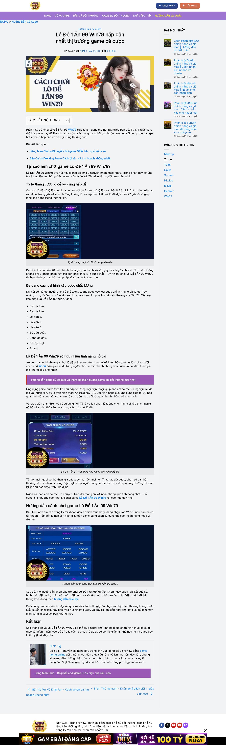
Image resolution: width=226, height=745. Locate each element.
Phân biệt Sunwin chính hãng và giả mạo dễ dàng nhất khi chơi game (185, 127)
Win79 (72, 129)
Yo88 (167, 164)
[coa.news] (36, 6)
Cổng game (62, 15)
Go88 (167, 170)
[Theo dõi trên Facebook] (161, 725)
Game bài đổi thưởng (116, 15)
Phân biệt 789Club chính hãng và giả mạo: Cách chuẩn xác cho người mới (185, 108)
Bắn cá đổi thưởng (86, 15)
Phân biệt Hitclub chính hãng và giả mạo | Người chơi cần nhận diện (185, 88)
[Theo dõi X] (167, 725)
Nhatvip (169, 154)
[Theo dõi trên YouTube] (179, 725)
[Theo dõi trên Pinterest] (173, 725)
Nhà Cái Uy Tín (142, 15)
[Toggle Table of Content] (65, 120)
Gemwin (169, 191)
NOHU (47, 15)
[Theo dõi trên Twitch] (185, 725)
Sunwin (169, 175)
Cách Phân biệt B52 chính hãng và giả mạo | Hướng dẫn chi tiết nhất (186, 45)
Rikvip (168, 185)
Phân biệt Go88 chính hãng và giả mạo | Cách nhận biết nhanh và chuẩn (185, 67)
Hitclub (168, 180)
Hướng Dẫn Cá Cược (168, 15)
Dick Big (111, 51)
